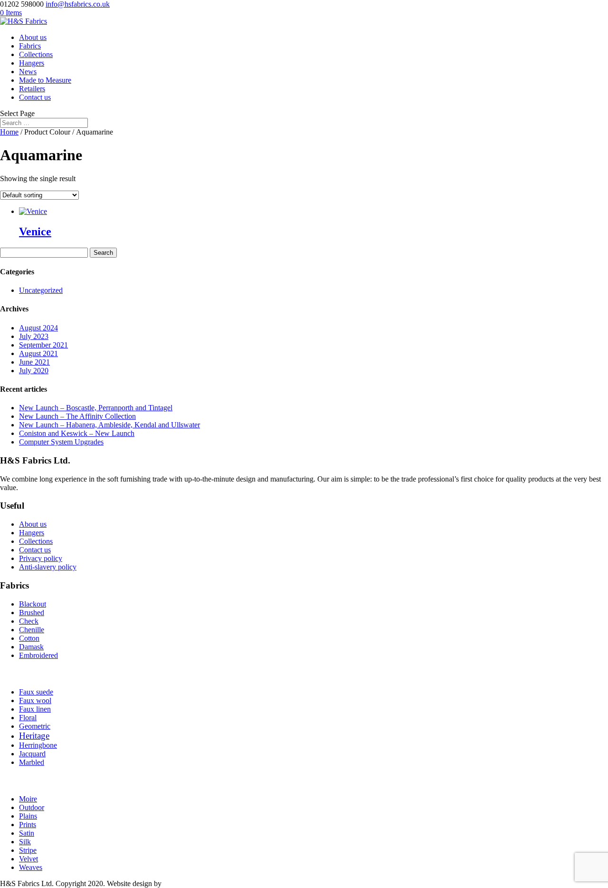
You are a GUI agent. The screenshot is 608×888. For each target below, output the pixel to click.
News (28, 72)
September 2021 (43, 345)
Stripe (28, 850)
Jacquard (32, 754)
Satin (26, 833)
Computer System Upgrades (61, 442)
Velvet (28, 859)
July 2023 (33, 336)
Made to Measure (45, 80)
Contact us (35, 97)
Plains (28, 816)
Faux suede (36, 692)
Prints (27, 824)
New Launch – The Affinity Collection (77, 416)
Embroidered (38, 655)
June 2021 (34, 362)
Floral (28, 718)
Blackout (32, 604)
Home (9, 132)
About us (33, 37)
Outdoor (31, 807)
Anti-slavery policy (47, 567)
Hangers (31, 63)
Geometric (34, 726)
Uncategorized (41, 290)
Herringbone (38, 745)
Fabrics (30, 46)
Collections (36, 54)
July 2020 (33, 371)
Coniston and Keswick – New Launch (76, 433)
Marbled (31, 762)
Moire (28, 799)
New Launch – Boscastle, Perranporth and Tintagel (95, 408)
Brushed (31, 612)
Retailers (32, 89)
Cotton (29, 638)
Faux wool (35, 700)
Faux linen (35, 709)
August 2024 (38, 328)
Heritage (34, 736)
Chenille (31, 630)
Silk (25, 842)
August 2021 (38, 353)
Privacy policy (40, 558)
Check (28, 621)
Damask (31, 647)
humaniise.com (186, 883)
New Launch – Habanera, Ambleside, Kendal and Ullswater (109, 425)
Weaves (30, 867)
